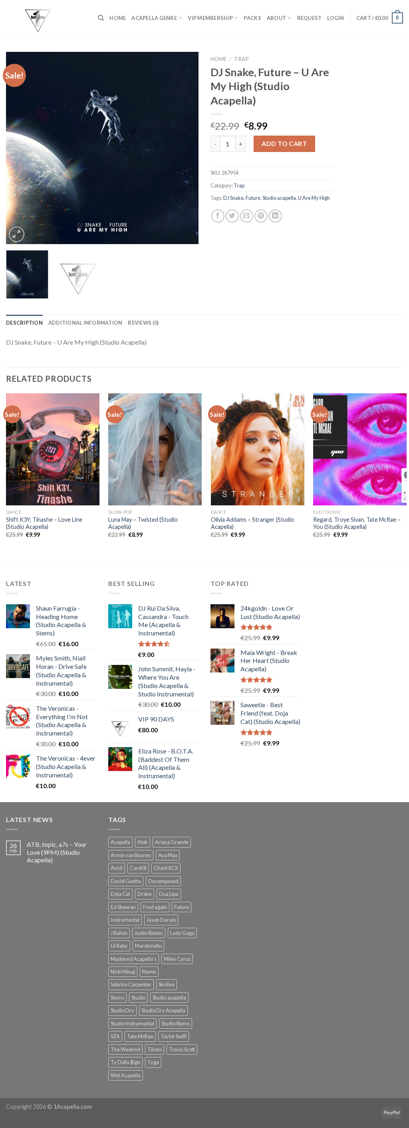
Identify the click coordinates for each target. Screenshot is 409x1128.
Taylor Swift (174, 1036)
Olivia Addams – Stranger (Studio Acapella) (252, 523)
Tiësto (154, 1049)
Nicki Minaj (123, 971)
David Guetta (126, 881)
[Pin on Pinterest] (261, 216)
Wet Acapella (126, 1075)
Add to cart (284, 143)
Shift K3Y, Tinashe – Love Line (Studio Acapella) (44, 523)
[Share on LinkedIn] (275, 216)
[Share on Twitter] (232, 216)
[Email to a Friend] (246, 216)
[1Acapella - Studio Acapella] (46, 18)
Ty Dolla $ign (125, 1062)
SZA (115, 1036)
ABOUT (276, 18)
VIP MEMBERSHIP (210, 18)
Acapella (120, 842)
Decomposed (163, 881)
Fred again (155, 907)
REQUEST (309, 18)
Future (253, 198)
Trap (241, 59)
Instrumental (125, 920)
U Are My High (314, 198)
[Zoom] (16, 234)
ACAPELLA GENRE (154, 18)
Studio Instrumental (132, 1023)
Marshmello (148, 946)
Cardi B (138, 868)
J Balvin (119, 933)
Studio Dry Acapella (163, 1010)
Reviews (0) (143, 322)
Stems (117, 997)
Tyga (153, 1062)
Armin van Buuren (131, 855)
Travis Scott (182, 1049)
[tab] (24, 323)
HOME (117, 18)
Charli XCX (166, 868)
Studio (138, 997)
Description (24, 322)
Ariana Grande (172, 842)
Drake (144, 894)
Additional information (85, 322)
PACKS (252, 18)
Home (218, 59)
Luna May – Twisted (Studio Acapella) (143, 523)
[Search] (101, 18)
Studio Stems (175, 1023)
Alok (142, 842)
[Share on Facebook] (217, 216)
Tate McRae (140, 1036)
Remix (149, 971)
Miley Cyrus (177, 959)
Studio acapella (279, 198)
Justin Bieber (149, 933)
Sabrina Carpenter (131, 984)
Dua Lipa (169, 894)
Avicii (117, 868)
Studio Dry (122, 1010)
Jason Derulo (161, 920)
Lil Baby (119, 946)
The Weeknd (125, 1049)
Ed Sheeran (123, 907)
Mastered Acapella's (134, 959)
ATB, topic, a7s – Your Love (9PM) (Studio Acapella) (57, 851)
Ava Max (167, 855)
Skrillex (167, 984)
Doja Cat (120, 894)
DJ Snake (233, 198)
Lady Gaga (182, 933)
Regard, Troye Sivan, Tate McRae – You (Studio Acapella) (357, 523)
